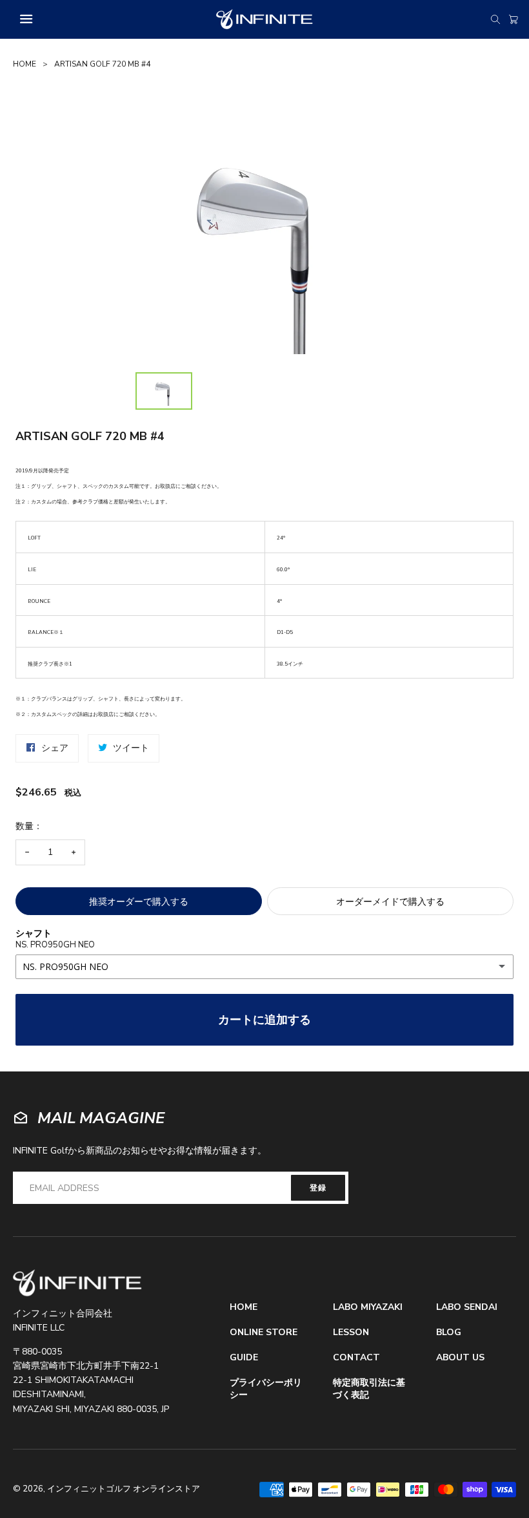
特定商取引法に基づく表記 (369, 1389)
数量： (29, 826)
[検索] (495, 19)
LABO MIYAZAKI (368, 1307)
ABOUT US (460, 1358)
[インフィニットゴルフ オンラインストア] (77, 1283)
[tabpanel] (264, 237)
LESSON (351, 1332)
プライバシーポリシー (266, 1389)
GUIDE (244, 1358)
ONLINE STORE (263, 1332)
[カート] (513, 19)
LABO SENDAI (466, 1307)
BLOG (448, 1332)
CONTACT (356, 1358)
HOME (24, 64)
